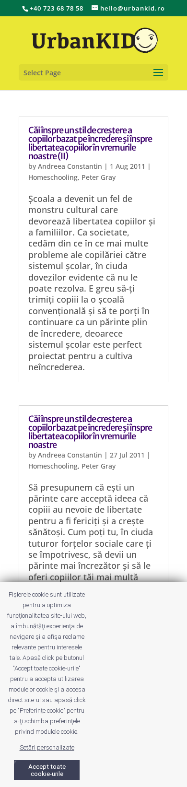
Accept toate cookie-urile (47, 770)
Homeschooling (53, 177)
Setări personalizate (47, 747)
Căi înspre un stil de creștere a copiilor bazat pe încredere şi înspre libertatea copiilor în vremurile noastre (90, 431)
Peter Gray (99, 177)
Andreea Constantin (70, 166)
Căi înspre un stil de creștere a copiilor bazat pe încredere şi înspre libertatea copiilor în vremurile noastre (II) (90, 143)
